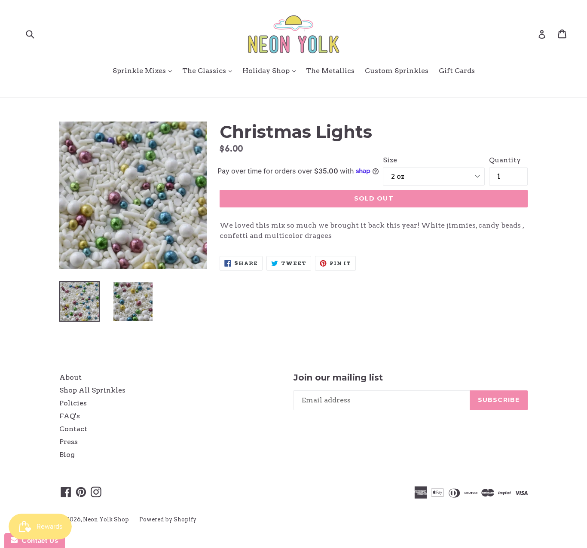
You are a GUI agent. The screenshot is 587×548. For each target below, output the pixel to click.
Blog (67, 455)
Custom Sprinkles (396, 71)
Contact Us (38, 540)
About (70, 377)
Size (390, 160)
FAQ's (69, 416)
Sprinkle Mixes (144, 70)
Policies (73, 403)
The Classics (209, 70)
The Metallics (330, 71)
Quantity (505, 160)
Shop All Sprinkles (92, 390)
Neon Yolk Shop (106, 519)
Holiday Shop (271, 70)
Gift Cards (457, 71)
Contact (73, 429)
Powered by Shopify (167, 519)
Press (68, 442)
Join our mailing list (338, 377)
